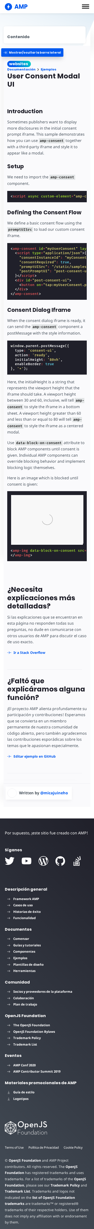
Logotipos (20, 1098)
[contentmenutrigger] (44, 35)
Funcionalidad (24, 918)
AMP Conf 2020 (24, 1065)
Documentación (21, 69)
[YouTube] (26, 861)
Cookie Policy (73, 1147)
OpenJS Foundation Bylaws (34, 1031)
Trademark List (25, 1044)
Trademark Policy (27, 1038)
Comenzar (21, 938)
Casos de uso (23, 905)
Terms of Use (14, 1147)
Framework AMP (26, 899)
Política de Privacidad (43, 1147)
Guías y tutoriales (27, 945)
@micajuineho (54, 793)
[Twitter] (9, 861)
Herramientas (24, 971)
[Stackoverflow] (77, 861)
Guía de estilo (23, 1092)
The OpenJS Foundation (31, 1025)
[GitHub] (60, 861)
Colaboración (23, 998)
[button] (85, 6)
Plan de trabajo (25, 1004)
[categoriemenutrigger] (32, 52)
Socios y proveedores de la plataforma (42, 991)
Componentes (24, 951)
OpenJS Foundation (25, 1160)
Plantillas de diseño (28, 964)
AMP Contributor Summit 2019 (36, 1071)
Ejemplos (48, 69)
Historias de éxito (27, 911)
